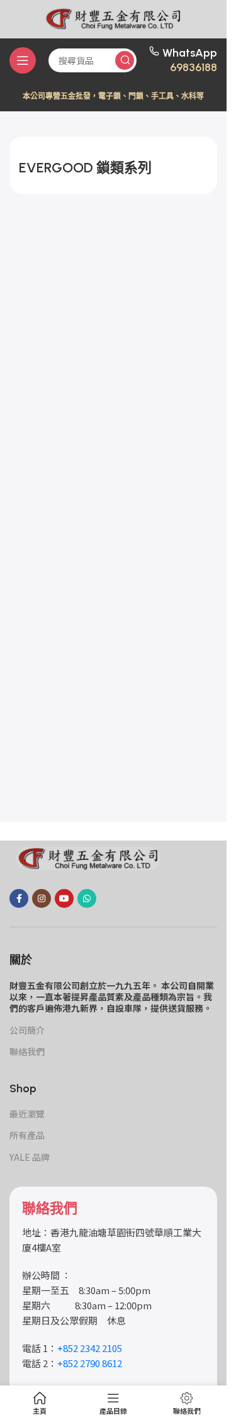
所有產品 (27, 1135)
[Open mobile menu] (22, 60)
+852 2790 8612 (89, 1363)
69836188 (193, 67)
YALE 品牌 (29, 1157)
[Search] (124, 60)
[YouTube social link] (64, 898)
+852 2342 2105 (89, 1348)
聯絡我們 (27, 1051)
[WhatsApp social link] (86, 898)
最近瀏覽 (27, 1113)
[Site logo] (113, 17)
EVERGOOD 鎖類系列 (85, 167)
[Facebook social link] (18, 898)
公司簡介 (27, 1030)
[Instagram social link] (41, 898)
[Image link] (88, 856)
